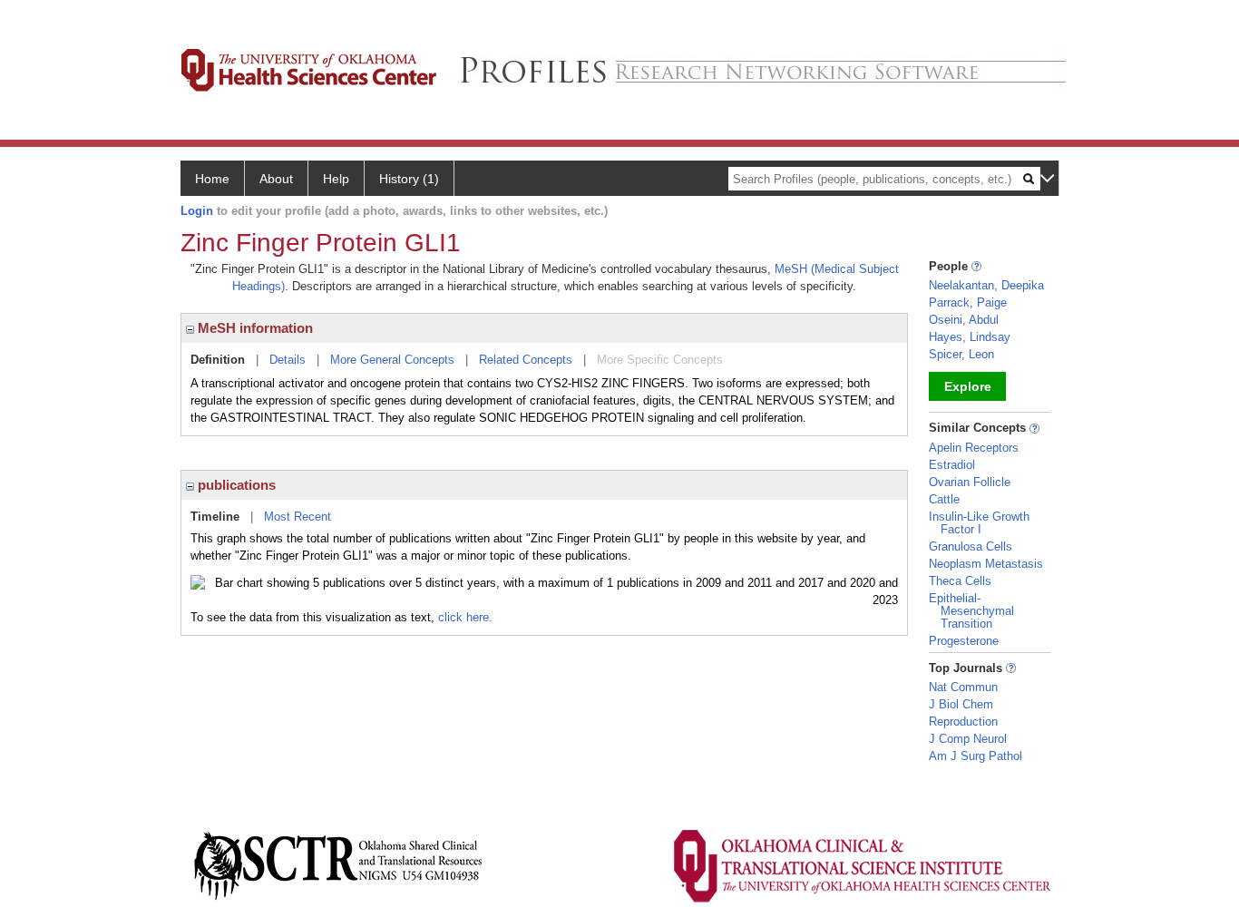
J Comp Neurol (968, 739)
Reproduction (963, 721)
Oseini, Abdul (964, 320)
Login (196, 211)
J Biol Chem (961, 704)
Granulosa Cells (970, 546)
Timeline (214, 516)
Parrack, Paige (968, 302)
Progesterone (964, 641)
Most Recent (297, 516)
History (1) (409, 178)
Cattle (944, 499)
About (276, 178)
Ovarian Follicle (969, 482)
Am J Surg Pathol (975, 756)
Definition (217, 359)
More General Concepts (392, 359)
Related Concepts (525, 359)
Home (212, 178)
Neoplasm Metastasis (986, 564)
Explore (967, 386)
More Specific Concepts (660, 359)
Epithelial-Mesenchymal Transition (971, 610)
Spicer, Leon (961, 354)
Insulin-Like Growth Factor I (979, 523)
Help (336, 178)
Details (287, 359)
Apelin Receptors (974, 447)
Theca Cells (960, 581)
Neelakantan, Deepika (986, 285)
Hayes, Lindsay (969, 337)
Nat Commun (963, 687)
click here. (465, 617)
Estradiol (952, 465)
